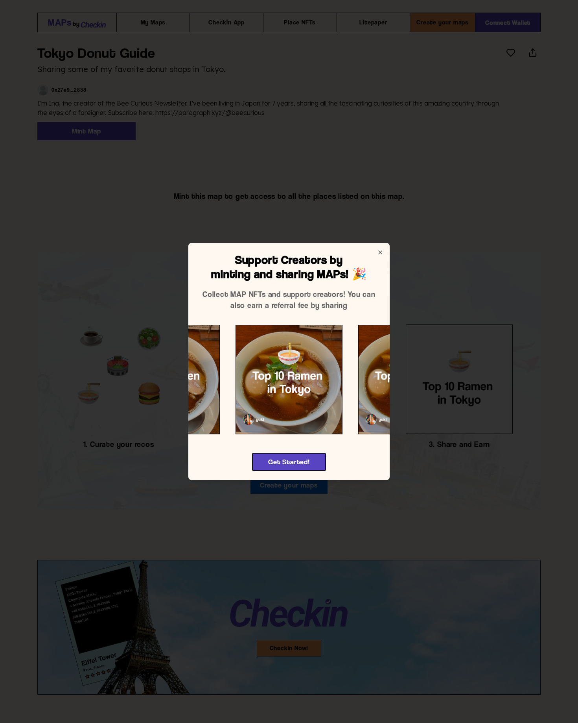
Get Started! (289, 462)
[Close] (380, 252)
